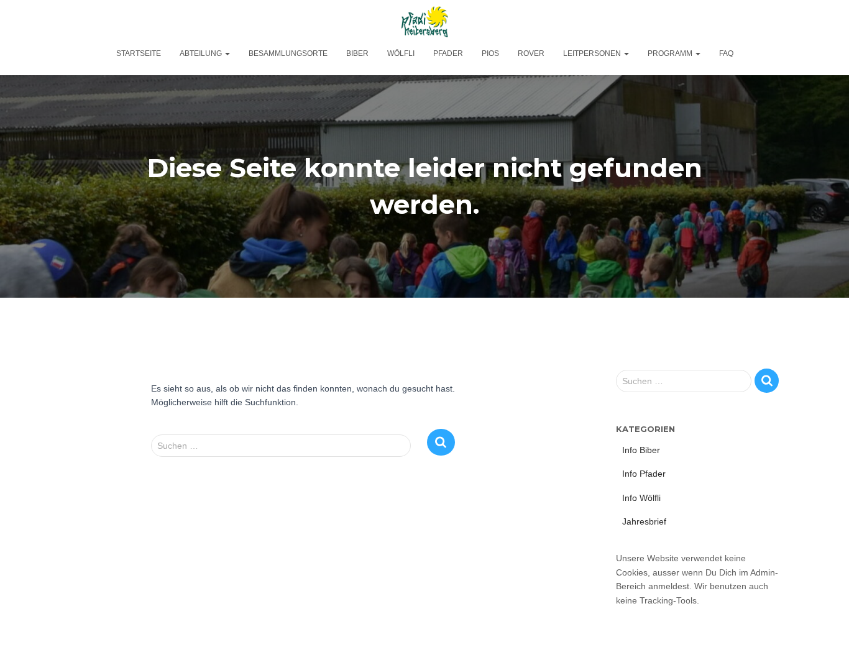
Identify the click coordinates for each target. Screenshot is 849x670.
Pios (490, 53)
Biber (357, 53)
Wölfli (401, 53)
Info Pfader (644, 474)
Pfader (448, 53)
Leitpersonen (593, 53)
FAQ (726, 53)
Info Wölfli (641, 498)
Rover (531, 53)
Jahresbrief (644, 521)
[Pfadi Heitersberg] (424, 21)
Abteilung (202, 53)
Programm (671, 53)
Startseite (138, 53)
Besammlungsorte (288, 53)
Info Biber (641, 450)
